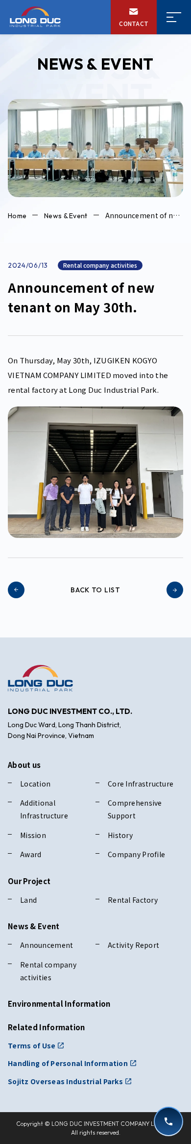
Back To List (95, 589)
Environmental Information (59, 1003)
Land (28, 900)
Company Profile (136, 854)
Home (17, 215)
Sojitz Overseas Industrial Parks (65, 1081)
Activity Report (133, 945)
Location (35, 783)
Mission (33, 835)
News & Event (65, 215)
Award (30, 854)
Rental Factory (133, 900)
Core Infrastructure (140, 783)
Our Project (29, 881)
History (120, 835)
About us (24, 765)
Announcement (46, 945)
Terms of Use (31, 1045)
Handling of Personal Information (68, 1063)
